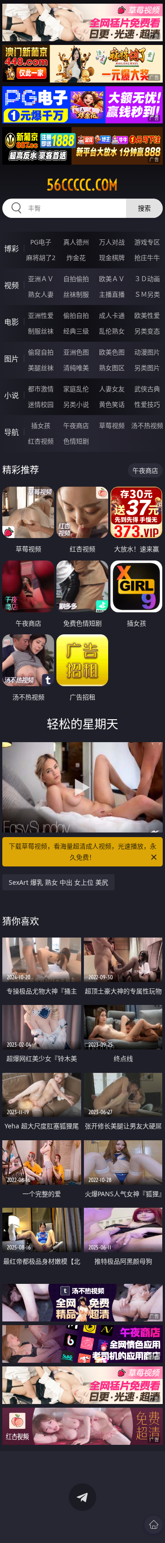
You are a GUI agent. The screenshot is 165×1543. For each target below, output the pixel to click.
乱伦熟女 (112, 331)
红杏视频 (41, 441)
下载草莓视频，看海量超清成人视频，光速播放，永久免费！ (82, 851)
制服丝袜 (41, 331)
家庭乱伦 (76, 388)
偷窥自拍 (41, 352)
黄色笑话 (112, 404)
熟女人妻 (41, 294)
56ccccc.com (82, 185)
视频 (11, 285)
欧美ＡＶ (112, 278)
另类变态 (147, 331)
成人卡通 (112, 315)
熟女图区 (112, 367)
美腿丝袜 (41, 367)
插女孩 (40, 425)
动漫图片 (147, 352)
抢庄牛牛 (147, 257)
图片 (11, 359)
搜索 (144, 208)
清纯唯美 (76, 367)
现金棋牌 (112, 257)
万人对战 (112, 242)
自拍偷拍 (76, 278)
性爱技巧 (147, 404)
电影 (11, 322)
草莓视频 (112, 425)
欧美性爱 (147, 315)
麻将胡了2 (40, 257)
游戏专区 (147, 242)
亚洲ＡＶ (41, 278)
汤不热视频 (147, 425)
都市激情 (41, 388)
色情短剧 (76, 441)
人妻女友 (112, 388)
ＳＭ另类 (147, 294)
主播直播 (112, 294)
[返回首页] (153, 1524)
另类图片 (147, 367)
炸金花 (76, 257)
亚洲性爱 (41, 315)
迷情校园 (41, 404)
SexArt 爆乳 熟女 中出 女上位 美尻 (58, 882)
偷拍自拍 (76, 315)
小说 (11, 395)
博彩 (11, 249)
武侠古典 (147, 388)
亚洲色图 (76, 352)
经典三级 (76, 331)
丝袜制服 (76, 294)
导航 (11, 432)
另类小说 (76, 404)
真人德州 (76, 242)
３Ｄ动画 (147, 278)
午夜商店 (76, 425)
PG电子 (40, 242)
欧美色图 (112, 352)
